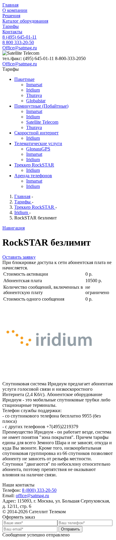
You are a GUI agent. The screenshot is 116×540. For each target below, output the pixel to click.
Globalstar (36, 100)
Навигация (13, 227)
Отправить (70, 529)
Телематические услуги (38, 143)
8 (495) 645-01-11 (19, 37)
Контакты (12, 31)
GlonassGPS (38, 148)
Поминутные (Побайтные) (41, 106)
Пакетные (24, 79)
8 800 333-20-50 (18, 42)
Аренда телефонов (33, 175)
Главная (10, 4)
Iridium (33, 89)
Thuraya (34, 95)
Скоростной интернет (36, 132)
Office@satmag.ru (19, 47)
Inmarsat (34, 84)
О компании (14, 10)
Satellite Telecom (42, 122)
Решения (11, 15)
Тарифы (10, 26)
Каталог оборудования (25, 20)
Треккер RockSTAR (34, 164)
